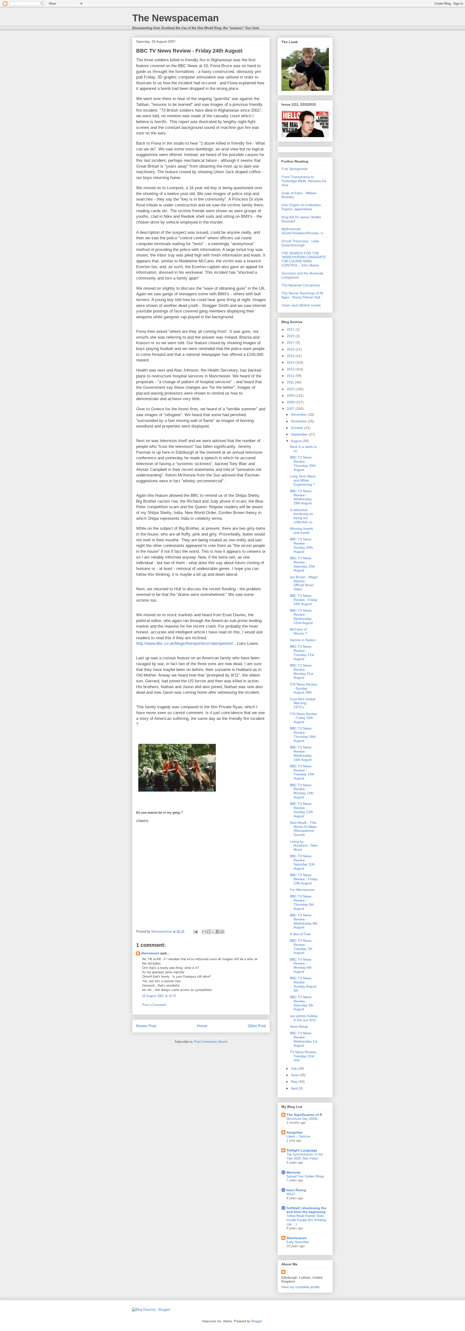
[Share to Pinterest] (222, 931)
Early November (298, 1242)
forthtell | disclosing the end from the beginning (306, 1210)
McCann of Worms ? (298, 631)
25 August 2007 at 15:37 (159, 996)
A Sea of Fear (300, 934)
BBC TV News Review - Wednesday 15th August (301, 753)
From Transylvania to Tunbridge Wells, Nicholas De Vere (303, 181)
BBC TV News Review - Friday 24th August (304, 600)
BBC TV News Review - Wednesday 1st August (303, 1039)
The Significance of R (304, 1115)
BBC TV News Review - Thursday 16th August (303, 734)
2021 (291, 329)
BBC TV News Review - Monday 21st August (301, 671)
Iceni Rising (296, 1190)
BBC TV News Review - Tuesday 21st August (302, 653)
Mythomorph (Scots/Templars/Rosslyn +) (302, 231)
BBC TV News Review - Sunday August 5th (303, 984)
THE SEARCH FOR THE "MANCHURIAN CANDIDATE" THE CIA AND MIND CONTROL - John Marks (304, 259)
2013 (291, 369)
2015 (291, 356)
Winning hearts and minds (301, 531)
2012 (291, 376)
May (294, 1081)
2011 (291, 382)
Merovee (294, 1172)
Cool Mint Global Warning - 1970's (302, 703)
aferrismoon (150, 953)
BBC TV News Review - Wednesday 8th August (304, 921)
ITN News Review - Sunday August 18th (303, 688)
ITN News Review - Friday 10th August (303, 718)
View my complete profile (300, 1287)
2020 (291, 336)
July (294, 1068)
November (299, 421)
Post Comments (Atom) (210, 1041)
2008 (291, 402)
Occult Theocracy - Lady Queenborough (300, 243)
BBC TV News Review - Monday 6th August (301, 965)
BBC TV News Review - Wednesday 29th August (301, 497)
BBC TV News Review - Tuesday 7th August (301, 947)
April (295, 1088)
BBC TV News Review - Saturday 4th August (301, 1003)
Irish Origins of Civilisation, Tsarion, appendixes (301, 207)
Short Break (299, 1026)
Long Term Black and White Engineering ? (303, 480)
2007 (291, 409)
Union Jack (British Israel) (301, 305)
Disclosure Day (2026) (302, 1119)
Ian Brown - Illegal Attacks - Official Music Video (304, 583)
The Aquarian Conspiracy (300, 285)
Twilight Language (302, 1150)
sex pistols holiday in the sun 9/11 (304, 1018)
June (295, 1075)
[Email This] (204, 931)
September (300, 434)
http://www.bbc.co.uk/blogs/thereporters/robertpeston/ (184, 643)
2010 (291, 389)
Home (202, 1026)
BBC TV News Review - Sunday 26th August (301, 545)
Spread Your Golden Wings (305, 1176)
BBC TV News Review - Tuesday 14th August (302, 772)
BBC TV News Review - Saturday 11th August (302, 862)
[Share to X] (213, 931)
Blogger (256, 1321)
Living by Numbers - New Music (304, 846)
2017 (291, 342)
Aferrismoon (297, 1238)
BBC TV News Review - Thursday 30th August (303, 463)
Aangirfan (295, 1132)
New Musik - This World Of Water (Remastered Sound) (303, 829)
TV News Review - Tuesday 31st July (304, 1056)
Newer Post (146, 1026)
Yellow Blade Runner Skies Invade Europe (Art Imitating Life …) (306, 1220)
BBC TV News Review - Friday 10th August (304, 879)
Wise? (291, 1194)
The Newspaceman (175, 18)
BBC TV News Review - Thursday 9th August (302, 902)
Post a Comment (154, 1005)
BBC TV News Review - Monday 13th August (302, 791)
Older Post (257, 1026)
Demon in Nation (303, 640)
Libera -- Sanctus (298, 1136)
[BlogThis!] (208, 931)
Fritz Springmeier (294, 169)
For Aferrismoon (302, 890)
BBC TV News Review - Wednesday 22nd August (301, 616)
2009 (291, 395)
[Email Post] (195, 931)
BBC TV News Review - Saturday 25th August (302, 564)
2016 (291, 349)
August (296, 441)
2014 (291, 362)
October (297, 428)
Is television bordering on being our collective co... (302, 516)
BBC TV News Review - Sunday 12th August (301, 810)
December (299, 414)
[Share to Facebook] (217, 931)
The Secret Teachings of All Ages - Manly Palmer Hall (302, 295)
